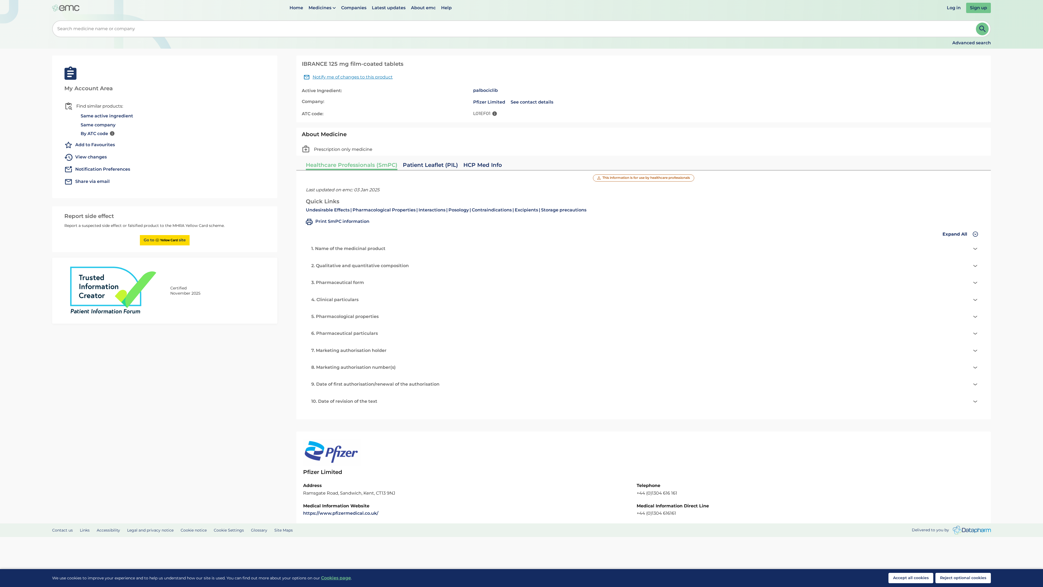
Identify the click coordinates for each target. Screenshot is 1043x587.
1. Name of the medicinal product (348, 248)
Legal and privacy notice (150, 530)
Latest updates (389, 7)
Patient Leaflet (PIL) (430, 165)
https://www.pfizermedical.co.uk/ (340, 513)
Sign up (978, 7)
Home (296, 7)
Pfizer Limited (489, 102)
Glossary (259, 530)
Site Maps (283, 530)
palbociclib (485, 90)
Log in (954, 7)
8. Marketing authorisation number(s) (353, 367)
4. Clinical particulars (335, 299)
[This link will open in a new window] (972, 530)
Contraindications (492, 210)
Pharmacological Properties (384, 210)
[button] (322, 8)
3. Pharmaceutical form (337, 282)
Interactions (432, 210)
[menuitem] (296, 8)
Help (446, 7)
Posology (458, 210)
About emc (423, 7)
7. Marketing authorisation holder (349, 350)
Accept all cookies (911, 577)
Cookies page (336, 577)
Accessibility (108, 530)
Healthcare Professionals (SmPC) (351, 165)
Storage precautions (563, 210)
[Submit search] (982, 29)
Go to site (165, 240)
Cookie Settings (229, 530)
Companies (353, 7)
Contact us (62, 530)
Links (85, 530)
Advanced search (971, 42)
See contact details (532, 102)
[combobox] (515, 29)
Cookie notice (194, 530)
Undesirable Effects (328, 210)
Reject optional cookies (963, 577)
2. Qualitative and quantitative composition (360, 265)
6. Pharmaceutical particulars (344, 333)
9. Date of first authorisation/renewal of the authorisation (375, 384)
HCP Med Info (482, 165)
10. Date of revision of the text (344, 401)
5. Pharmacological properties (345, 316)
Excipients (526, 210)
